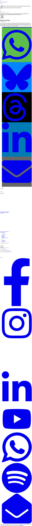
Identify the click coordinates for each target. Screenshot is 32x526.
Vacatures (3, 235)
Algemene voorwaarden (5, 237)
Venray (7, 21)
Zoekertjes (3, 236)
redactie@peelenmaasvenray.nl (6, 250)
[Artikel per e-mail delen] (17, 186)
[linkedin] (17, 405)
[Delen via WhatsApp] (17, 61)
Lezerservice (3, 240)
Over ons (3, 241)
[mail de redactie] (17, 523)
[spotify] (17, 493)
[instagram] (17, 340)
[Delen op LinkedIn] (17, 156)
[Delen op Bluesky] (17, 91)
